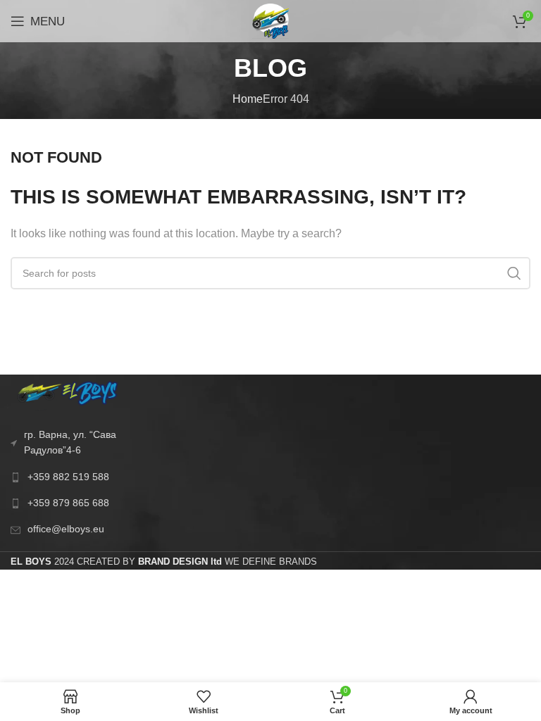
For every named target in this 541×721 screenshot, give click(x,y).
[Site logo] (270, 20)
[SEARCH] (514, 273)
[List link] (68, 476)
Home (247, 99)
